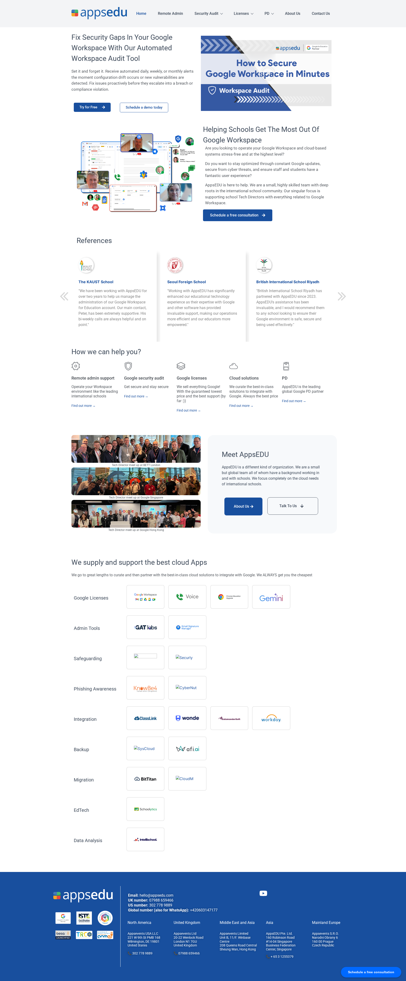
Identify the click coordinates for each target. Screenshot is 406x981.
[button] (268, 73)
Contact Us (321, 13)
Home (141, 13)
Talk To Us (288, 506)
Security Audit (206, 13)
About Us (292, 13)
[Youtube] (263, 893)
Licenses (241, 13)
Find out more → (83, 406)
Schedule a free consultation (234, 215)
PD (267, 13)
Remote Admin (170, 13)
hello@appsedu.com (156, 895)
